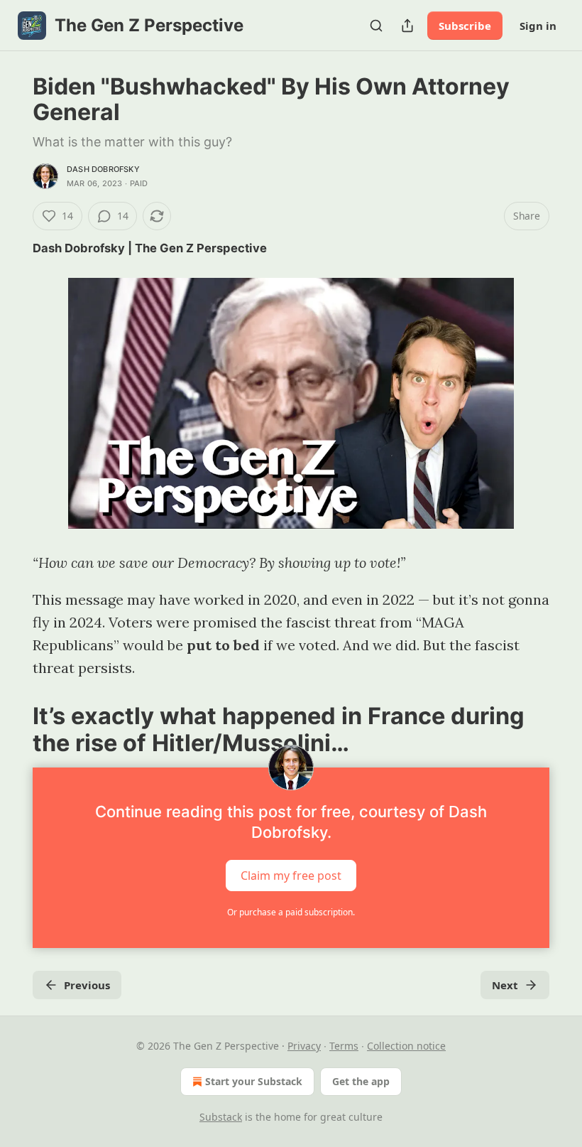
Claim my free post (291, 875)
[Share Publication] (407, 25)
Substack (220, 1117)
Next (505, 985)
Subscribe (465, 25)
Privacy (304, 1045)
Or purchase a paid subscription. (291, 912)
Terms (343, 1045)
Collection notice (406, 1045)
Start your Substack (253, 1081)
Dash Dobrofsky (103, 169)
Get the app (361, 1081)
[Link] (12, 729)
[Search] (376, 25)
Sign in (538, 25)
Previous (87, 985)
